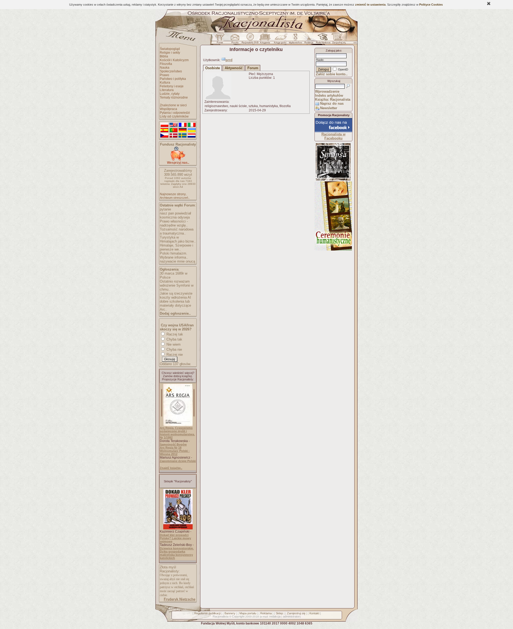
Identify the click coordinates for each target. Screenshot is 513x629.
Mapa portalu (247, 613)
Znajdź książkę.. (171, 468)
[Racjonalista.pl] (256, 31)
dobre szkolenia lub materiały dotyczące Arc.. (175, 305)
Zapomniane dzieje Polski (178, 461)
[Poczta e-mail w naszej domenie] (234, 40)
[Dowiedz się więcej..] (333, 249)
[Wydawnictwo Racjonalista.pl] (295, 40)
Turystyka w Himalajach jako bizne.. (178, 239)
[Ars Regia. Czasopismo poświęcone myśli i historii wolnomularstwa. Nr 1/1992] (178, 425)
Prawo (164, 75)
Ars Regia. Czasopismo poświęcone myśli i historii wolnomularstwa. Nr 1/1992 (177, 432)
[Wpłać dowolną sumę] (178, 160)
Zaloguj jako (333, 50)
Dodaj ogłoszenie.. (175, 313)
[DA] (173, 135)
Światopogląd (170, 49)
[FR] (182, 125)
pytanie (165, 209)
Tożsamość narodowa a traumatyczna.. (176, 231)
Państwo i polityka (173, 79)
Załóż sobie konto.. (332, 74)
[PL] (164, 125)
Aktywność (234, 68)
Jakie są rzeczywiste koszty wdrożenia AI (176, 295)
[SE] (182, 135)
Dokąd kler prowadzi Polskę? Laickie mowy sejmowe (175, 538)
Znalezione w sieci (173, 105)
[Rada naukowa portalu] (322, 40)
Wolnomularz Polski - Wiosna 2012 (175, 452)
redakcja (275, 616)
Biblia (164, 56)
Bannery (229, 613)
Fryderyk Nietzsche (179, 599)
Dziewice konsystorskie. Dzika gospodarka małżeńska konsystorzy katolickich (177, 553)
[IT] (191, 125)
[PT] (173, 130)
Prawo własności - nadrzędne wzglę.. (174, 223)
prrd (229, 60)
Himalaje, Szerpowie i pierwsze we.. (176, 247)
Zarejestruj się (296, 613)
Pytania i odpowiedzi (175, 113)
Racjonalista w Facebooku (333, 136)
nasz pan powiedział (175, 213)
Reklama (266, 613)
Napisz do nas (332, 103)
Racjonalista (220, 616)
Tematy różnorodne (174, 97)
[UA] (191, 130)
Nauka (164, 67)
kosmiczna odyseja (175, 217)
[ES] (164, 130)
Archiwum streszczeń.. (175, 197)
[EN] (173, 125)
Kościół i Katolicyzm (174, 60)
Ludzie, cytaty (170, 94)
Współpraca (168, 109)
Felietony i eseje (172, 86)
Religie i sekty (170, 52)
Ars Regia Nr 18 (170, 447)
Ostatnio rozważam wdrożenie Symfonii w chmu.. (176, 285)
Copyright (238, 616)
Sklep (279, 613)
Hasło (319, 59)
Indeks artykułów (329, 95)
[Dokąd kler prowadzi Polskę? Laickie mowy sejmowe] (178, 528)
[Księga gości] (281, 40)
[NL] (191, 135)
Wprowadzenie (327, 91)
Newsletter (328, 108)
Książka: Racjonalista (332, 99)
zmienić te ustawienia (370, 4)
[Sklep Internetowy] (265, 40)
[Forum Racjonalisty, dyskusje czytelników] (221, 40)
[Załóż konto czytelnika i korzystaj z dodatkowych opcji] (337, 40)
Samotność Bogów (173, 444)
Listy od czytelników (174, 116)
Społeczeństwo (171, 71)
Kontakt (314, 613)
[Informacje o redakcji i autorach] (308, 40)
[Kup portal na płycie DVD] (250, 40)
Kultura (165, 82)
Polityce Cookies (431, 4)
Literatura (167, 90)
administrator (291, 616)
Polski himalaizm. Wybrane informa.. (174, 255)
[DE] (182, 130)
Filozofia (166, 64)
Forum (252, 68)
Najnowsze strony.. (173, 194)
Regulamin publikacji (207, 613)
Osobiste (212, 68)
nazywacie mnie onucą (177, 261)
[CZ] (164, 135)
